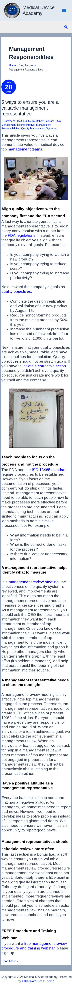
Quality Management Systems (38, 128)
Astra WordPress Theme (38, 981)
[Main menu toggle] (64, 11)
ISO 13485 (23, 120)
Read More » (9, 961)
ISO (58, 120)
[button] (66, 27)
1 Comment (8, 120)
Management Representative (18, 124)
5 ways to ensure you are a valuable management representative (30, 108)
